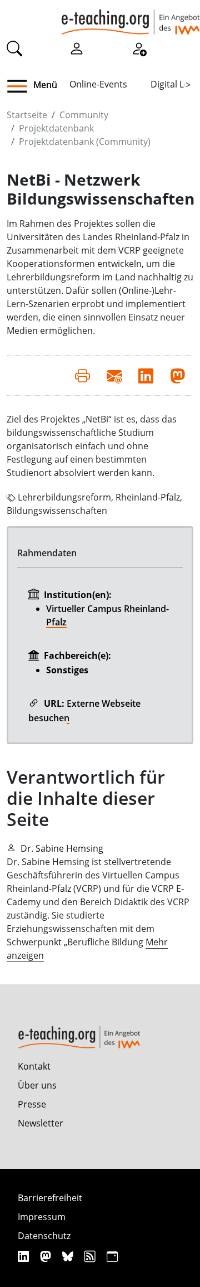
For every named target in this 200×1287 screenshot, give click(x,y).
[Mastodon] (47, 1256)
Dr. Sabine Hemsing (62, 848)
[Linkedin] (25, 1256)
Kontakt (34, 1066)
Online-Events (98, 84)
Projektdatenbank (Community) (85, 141)
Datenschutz (44, 1236)
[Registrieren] (139, 48)
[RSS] (91, 1256)
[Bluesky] (69, 1256)
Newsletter (40, 1123)
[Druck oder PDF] (82, 375)
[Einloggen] (76, 48)
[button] (21, 86)
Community (83, 115)
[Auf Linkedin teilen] (146, 375)
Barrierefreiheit (50, 1198)
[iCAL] (112, 1256)
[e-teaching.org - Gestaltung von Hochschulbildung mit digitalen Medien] (130, 17)
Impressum (42, 1217)
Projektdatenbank (56, 128)
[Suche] (14, 48)
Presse (32, 1104)
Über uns (37, 1085)
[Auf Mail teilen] (114, 375)
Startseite (27, 115)
